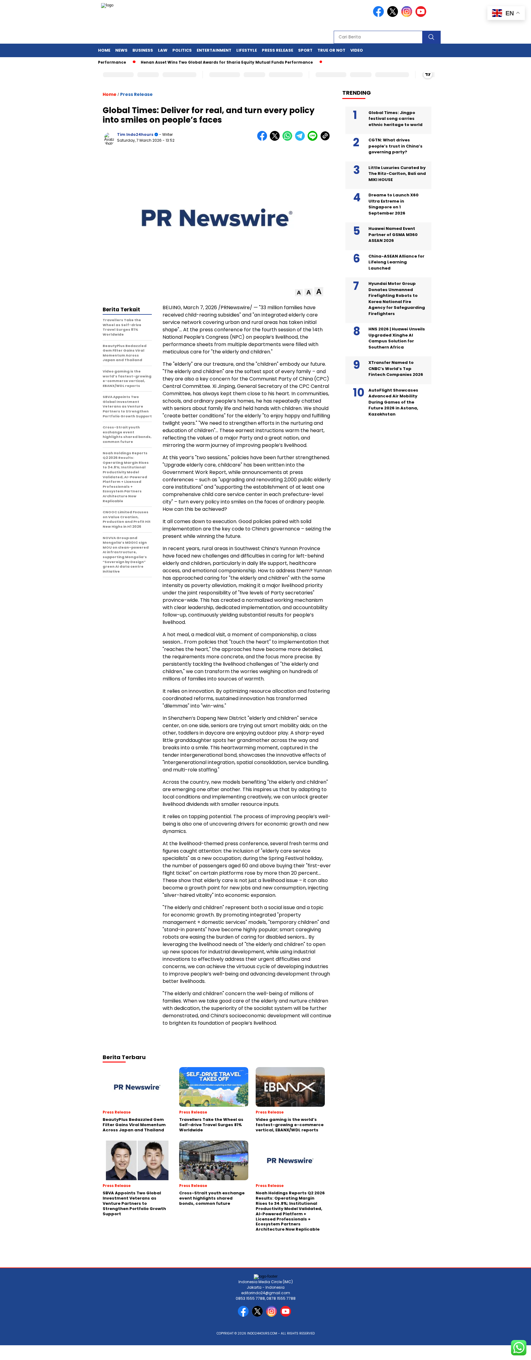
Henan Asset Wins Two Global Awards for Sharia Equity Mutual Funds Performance (179, 62)
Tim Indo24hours (135, 134)
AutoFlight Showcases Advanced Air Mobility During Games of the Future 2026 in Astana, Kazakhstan (393, 402)
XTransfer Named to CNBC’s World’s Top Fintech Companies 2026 (395, 368)
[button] (299, 292)
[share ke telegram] (301, 139)
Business (142, 50)
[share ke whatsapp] (288, 139)
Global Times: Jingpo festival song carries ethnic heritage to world (395, 118)
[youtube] (421, 15)
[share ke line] (314, 139)
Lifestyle (246, 50)
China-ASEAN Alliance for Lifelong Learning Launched (396, 262)
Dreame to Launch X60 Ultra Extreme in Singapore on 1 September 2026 (393, 204)
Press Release (277, 50)
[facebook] (379, 15)
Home (104, 50)
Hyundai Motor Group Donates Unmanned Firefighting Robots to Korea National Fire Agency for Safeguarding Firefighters (396, 299)
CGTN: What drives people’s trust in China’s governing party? (395, 146)
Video (356, 50)
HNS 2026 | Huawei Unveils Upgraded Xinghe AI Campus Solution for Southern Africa (396, 338)
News (121, 50)
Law (162, 50)
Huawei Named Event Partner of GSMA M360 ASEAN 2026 (393, 234)
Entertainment (214, 50)
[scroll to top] (510, 1350)
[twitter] (393, 15)
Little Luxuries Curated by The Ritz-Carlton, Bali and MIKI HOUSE (397, 173)
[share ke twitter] (276, 139)
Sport (305, 50)
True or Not (331, 50)
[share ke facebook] (263, 139)
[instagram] (407, 15)
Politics (182, 50)
